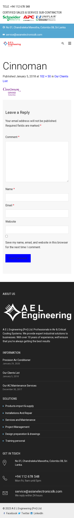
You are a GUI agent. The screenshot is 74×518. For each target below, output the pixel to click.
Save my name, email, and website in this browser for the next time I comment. (36, 245)
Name (10, 189)
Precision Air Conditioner (17, 360)
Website (10, 221)
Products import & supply (19, 406)
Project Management (17, 426)
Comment (12, 137)
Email (9, 205)
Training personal (15, 440)
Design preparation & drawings (22, 434)
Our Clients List (11, 372)
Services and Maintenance (20, 419)
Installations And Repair (18, 413)
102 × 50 (45, 76)
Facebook (11, 513)
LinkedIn (38, 513)
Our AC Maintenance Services (19, 385)
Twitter (25, 513)
